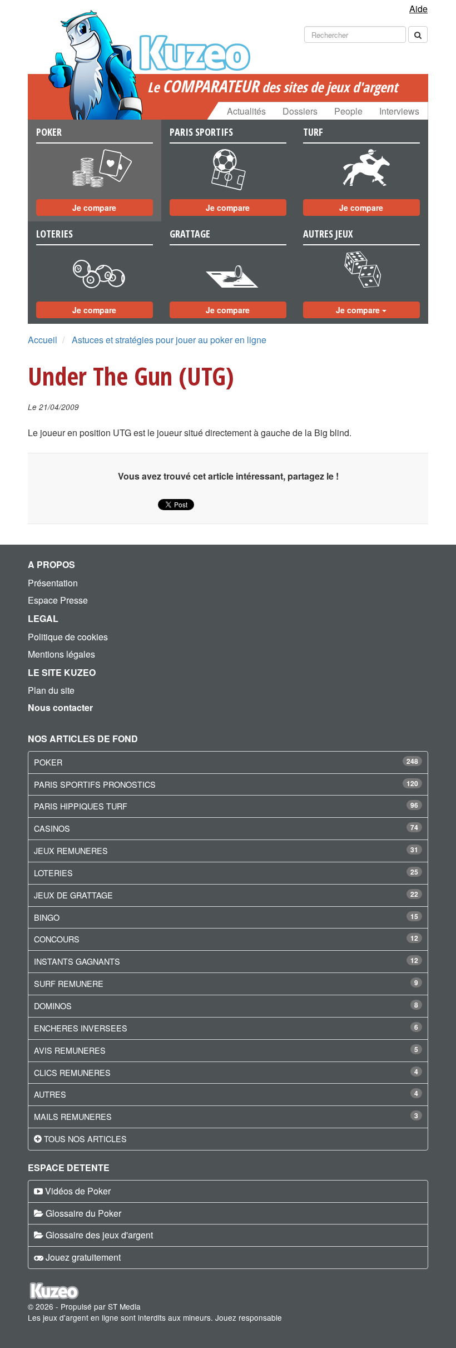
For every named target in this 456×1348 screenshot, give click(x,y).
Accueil (42, 339)
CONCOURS (57, 939)
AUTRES (50, 1094)
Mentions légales (61, 654)
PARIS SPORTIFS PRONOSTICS (95, 784)
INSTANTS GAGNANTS (77, 961)
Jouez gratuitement (83, 1257)
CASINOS (52, 828)
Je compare (94, 207)
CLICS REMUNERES (72, 1072)
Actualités (246, 111)
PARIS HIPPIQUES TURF (80, 806)
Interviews (399, 111)
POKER (48, 762)
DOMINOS (53, 1005)
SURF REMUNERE (68, 983)
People (348, 111)
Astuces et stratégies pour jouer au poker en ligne (169, 339)
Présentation (53, 582)
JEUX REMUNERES (71, 850)
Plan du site (51, 690)
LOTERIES (53, 872)
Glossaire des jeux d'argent (99, 1234)
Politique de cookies (68, 636)
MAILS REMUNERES (73, 1116)
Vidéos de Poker (78, 1190)
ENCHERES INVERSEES (80, 1028)
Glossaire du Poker (83, 1213)
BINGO (47, 917)
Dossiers (300, 111)
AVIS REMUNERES (70, 1050)
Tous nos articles (85, 1138)
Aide (418, 8)
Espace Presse (58, 600)
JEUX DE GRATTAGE (73, 895)
